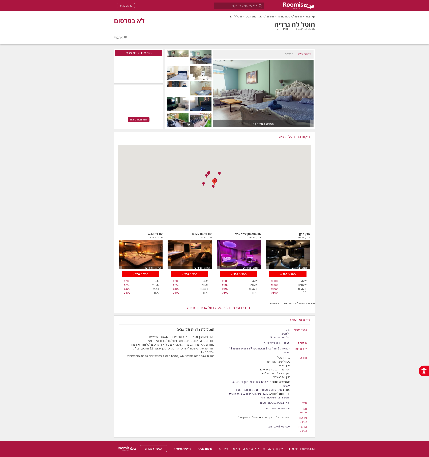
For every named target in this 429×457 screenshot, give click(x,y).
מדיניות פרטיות (182, 449)
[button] (203, 184)
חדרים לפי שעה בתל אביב (260, 16)
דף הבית (310, 16)
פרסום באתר (126, 5)
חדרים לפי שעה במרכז (290, 16)
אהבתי (118, 37)
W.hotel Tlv (155, 234)
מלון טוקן (304, 234)
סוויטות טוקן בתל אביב (248, 234)
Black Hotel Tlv (202, 234)
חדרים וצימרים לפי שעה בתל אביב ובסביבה (218, 307)
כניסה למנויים (153, 449)
